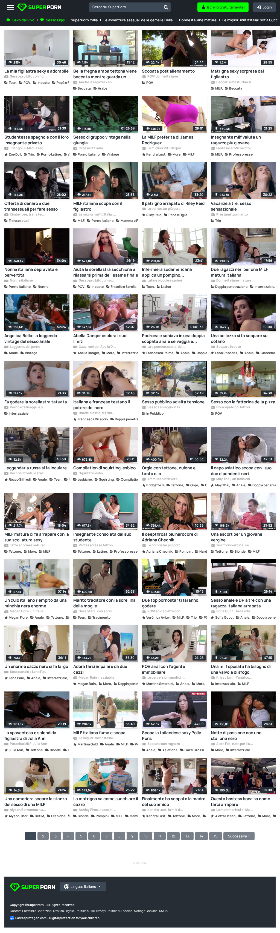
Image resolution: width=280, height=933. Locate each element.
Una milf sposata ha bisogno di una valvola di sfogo (241, 669)
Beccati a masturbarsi (233, 82)
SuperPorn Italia (84, 20)
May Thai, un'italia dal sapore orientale (235, 479)
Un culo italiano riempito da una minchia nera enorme (35, 603)
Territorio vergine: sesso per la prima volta (235, 545)
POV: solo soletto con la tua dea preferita (166, 611)
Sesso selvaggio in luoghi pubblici (166, 407)
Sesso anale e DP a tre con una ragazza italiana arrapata (241, 603)
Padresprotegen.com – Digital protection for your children (57, 918)
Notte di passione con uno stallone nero (236, 735)
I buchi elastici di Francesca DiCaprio (97, 413)
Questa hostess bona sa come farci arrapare (240, 801)
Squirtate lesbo (90, 473)
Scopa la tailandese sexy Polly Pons (171, 735)
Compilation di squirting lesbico (104, 468)
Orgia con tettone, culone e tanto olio (169, 470)
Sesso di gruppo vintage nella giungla (102, 140)
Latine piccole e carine (164, 281)
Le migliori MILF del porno (166, 148)
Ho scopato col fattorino (235, 407)
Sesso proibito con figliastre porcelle (28, 77)
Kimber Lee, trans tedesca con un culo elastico (28, 215)
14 (201, 836)
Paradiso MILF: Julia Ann (28, 744)
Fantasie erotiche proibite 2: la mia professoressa (235, 148)
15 (215, 836)
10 (146, 836)
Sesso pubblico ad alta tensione (173, 402)
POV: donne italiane (162, 77)
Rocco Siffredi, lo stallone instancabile (28, 473)
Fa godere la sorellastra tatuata (35, 402)
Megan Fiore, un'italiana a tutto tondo (28, 611)
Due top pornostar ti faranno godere (170, 603)
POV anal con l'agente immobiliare (163, 669)
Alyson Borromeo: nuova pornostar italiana (28, 810)
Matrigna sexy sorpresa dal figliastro (237, 74)
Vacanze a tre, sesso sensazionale (231, 206)
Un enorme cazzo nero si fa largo (36, 666)
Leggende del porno (24, 347)
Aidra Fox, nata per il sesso (235, 744)
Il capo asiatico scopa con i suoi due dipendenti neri (242, 470)
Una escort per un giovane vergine (236, 537)
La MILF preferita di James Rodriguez (167, 140)
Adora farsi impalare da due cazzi (100, 669)
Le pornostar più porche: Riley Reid (166, 209)
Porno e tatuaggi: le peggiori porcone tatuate (28, 407)
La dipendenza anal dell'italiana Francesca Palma (166, 347)
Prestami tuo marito (232, 215)
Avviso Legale (64, 911)
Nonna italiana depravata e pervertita (31, 272)
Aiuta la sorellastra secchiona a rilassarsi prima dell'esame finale (105, 272)
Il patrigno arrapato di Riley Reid (173, 203)
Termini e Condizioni (38, 911)
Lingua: (83, 886)
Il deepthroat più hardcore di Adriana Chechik (170, 537)
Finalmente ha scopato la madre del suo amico (173, 801)
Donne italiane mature (198, 20)
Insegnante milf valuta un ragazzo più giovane (236, 140)
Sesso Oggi (55, 20)
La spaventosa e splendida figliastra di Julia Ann (30, 735)
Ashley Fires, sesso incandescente (97, 810)
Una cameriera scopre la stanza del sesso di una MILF (35, 801)
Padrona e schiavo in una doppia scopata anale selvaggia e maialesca (173, 338)
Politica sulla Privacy (90, 911)
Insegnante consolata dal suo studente (102, 537)
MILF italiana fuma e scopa (99, 733)
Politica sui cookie (119, 911)
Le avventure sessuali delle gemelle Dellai (138, 20)
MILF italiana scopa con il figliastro (97, 206)
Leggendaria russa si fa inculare (35, 468)
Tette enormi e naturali (27, 545)
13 (187, 836)
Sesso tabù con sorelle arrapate (97, 611)
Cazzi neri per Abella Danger (97, 347)
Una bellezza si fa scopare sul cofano (240, 338)
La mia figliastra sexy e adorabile (36, 71)
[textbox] (125, 6)
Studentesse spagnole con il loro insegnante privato (36, 140)
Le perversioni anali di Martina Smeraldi (166, 678)
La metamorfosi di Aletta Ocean (235, 810)
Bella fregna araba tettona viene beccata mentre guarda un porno (105, 74)
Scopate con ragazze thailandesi (166, 744)
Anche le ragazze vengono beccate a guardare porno (97, 82)
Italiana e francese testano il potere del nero (101, 404)
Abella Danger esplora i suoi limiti (100, 338)
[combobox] (130, 7)
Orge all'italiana (90, 148)
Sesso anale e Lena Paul (28, 672)
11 (159, 836)
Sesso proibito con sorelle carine (97, 281)
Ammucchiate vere (162, 479)
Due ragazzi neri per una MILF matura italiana (239, 272)
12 (173, 836)
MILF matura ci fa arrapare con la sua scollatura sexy (36, 537)
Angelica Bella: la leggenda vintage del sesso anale (30, 338)
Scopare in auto (228, 347)
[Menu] (10, 7)
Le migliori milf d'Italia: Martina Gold (97, 738)
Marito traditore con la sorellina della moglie (104, 603)
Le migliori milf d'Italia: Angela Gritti (97, 215)
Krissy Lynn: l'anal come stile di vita (235, 678)
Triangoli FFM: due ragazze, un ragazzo (28, 148)
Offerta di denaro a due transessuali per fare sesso (31, 206)
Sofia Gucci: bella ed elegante (235, 611)
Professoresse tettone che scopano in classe (97, 545)
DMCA (163, 911)
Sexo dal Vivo (23, 20)
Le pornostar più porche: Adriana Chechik (166, 545)
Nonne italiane (21, 281)
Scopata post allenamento (168, 71)
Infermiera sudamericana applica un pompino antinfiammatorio (167, 272)
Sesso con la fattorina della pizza (243, 402)
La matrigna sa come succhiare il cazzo (105, 801)
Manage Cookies (145, 911)
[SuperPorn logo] (39, 8)
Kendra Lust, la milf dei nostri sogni (166, 810)
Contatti (16, 911)
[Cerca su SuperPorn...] (166, 7)
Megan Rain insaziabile (96, 678)
